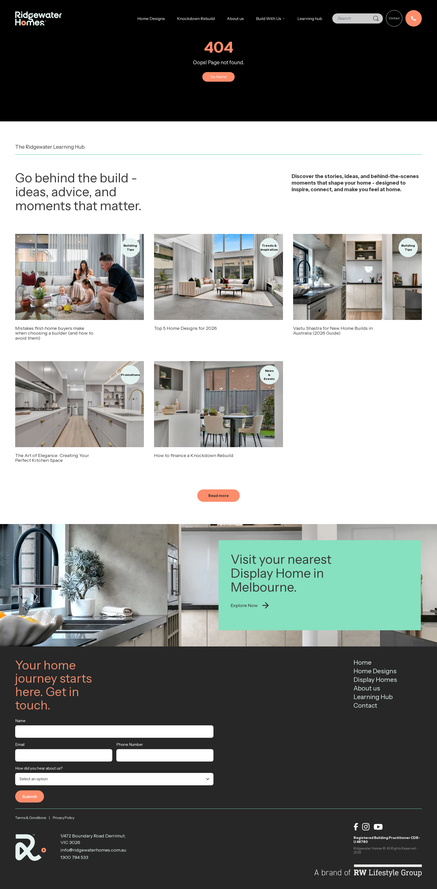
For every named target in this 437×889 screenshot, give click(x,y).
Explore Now (244, 605)
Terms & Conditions (30, 817)
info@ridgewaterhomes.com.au (93, 850)
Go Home (218, 76)
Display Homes (375, 679)
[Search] (376, 18)
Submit (29, 796)
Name (20, 720)
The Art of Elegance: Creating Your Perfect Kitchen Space (52, 458)
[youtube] (378, 827)
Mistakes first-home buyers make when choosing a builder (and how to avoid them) (54, 333)
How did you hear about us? (39, 768)
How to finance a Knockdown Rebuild (193, 455)
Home (363, 662)
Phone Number (129, 744)
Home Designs (151, 18)
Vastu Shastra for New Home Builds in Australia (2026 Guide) (333, 331)
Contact (394, 18)
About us (235, 18)
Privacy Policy (63, 817)
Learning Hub (373, 697)
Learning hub (309, 18)
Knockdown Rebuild (196, 18)
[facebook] (356, 827)
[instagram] (366, 827)
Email (20, 744)
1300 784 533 (74, 857)
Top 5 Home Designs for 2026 (185, 328)
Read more (80, 276)
